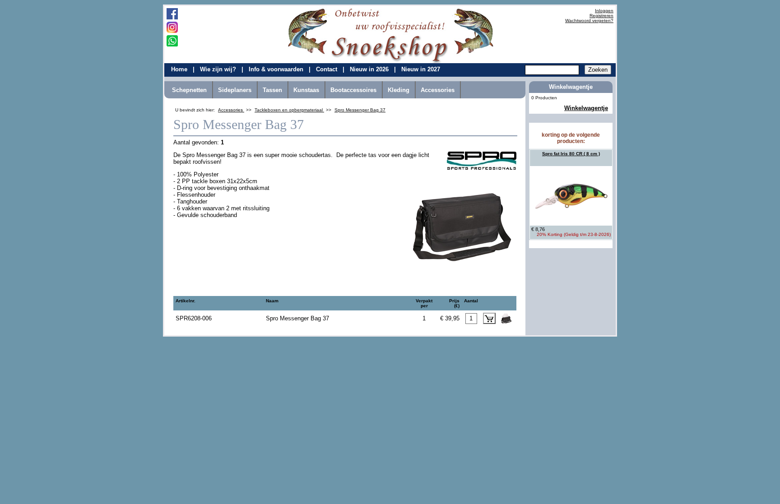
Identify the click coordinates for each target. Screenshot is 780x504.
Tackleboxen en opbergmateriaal (289, 109)
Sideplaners (234, 90)
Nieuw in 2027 (420, 69)
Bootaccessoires (353, 90)
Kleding (398, 90)
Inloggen (604, 10)
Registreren (601, 15)
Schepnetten (189, 90)
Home (180, 69)
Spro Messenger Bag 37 (359, 109)
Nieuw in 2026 (370, 69)
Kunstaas (306, 90)
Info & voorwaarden (277, 69)
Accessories (438, 90)
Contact (327, 69)
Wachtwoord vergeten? (589, 20)
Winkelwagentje (586, 108)
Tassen (272, 90)
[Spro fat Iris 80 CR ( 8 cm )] (571, 195)
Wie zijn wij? (219, 69)
